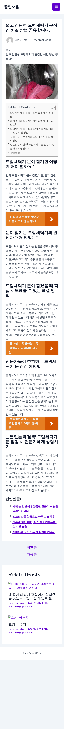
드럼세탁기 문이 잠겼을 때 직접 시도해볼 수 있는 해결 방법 (31, 130)
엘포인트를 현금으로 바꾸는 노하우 (33, 516)
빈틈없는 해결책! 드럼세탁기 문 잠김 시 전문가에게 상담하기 (32, 146)
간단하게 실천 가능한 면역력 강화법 (33, 532)
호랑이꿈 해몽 (19, 624)
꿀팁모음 (11, 7)
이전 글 (32, 547)
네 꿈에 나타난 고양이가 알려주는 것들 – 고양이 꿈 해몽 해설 (31, 596)
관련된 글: (15, 152)
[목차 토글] (51, 108)
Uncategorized (17, 603)
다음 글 (32, 554)
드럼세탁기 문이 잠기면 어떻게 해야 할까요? (31, 114)
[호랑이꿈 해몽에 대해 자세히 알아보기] (32, 617)
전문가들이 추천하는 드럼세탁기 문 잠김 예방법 (31, 138)
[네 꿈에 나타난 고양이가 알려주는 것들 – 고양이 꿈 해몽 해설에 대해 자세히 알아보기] (32, 586)
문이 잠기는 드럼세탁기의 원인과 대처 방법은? (31, 122)
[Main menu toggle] (56, 7)
